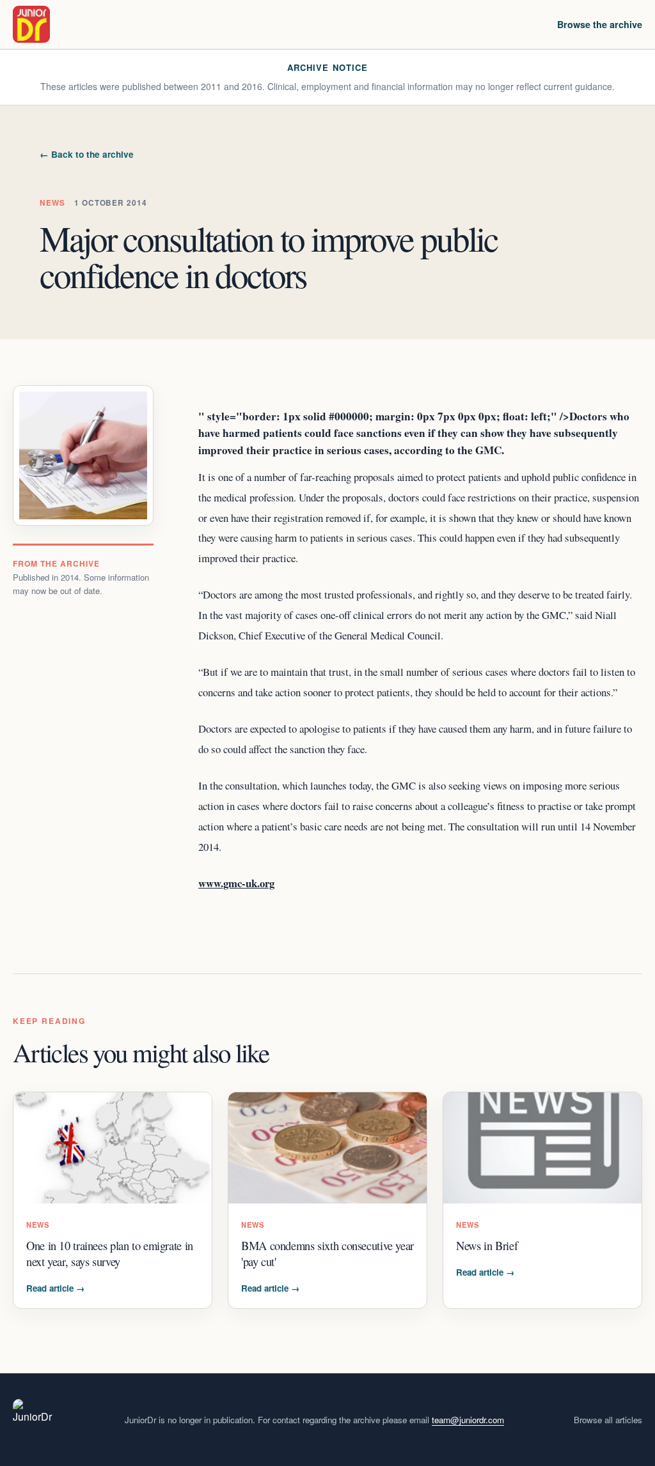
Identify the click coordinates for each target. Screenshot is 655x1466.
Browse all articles (608, 1420)
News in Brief (486, 1245)
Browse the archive (599, 24)
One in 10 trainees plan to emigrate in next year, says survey (109, 1253)
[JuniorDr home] (31, 24)
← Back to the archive (87, 154)
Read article (55, 1288)
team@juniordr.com (468, 1420)
